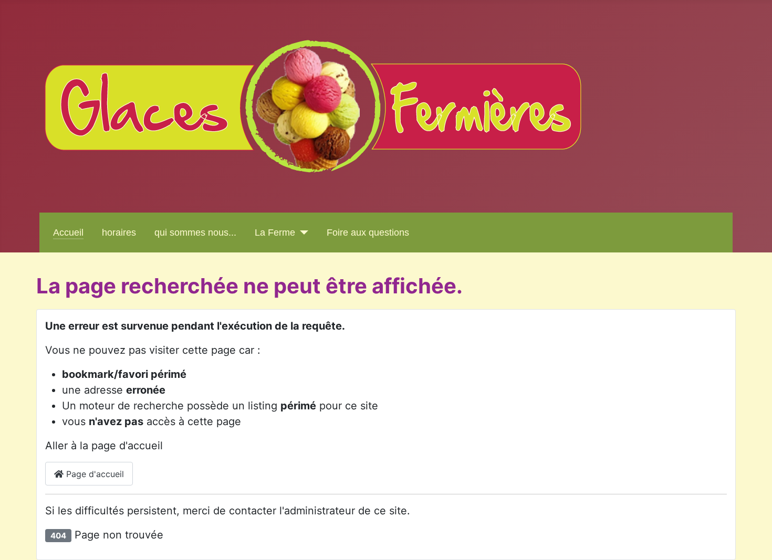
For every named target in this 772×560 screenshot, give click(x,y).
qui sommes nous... (195, 232)
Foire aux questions (368, 232)
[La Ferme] (301, 232)
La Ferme (275, 232)
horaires (119, 232)
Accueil (68, 232)
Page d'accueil (94, 474)
